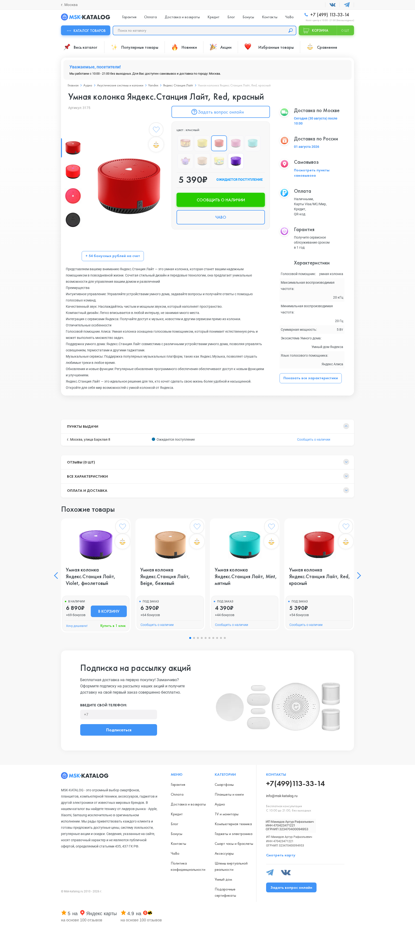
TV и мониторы (226, 814)
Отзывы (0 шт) (81, 462)
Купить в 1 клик (113, 625)
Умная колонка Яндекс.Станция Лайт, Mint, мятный (246, 576)
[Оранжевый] (185, 143)
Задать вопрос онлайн (221, 112)
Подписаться (118, 730)
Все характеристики (87, 476)
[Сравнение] (156, 144)
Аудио (220, 804)
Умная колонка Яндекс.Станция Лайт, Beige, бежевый (165, 576)
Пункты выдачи (82, 426)
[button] (57, 575)
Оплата (150, 16)
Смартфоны (224, 784)
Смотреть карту (280, 855)
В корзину (108, 611)
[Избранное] (156, 130)
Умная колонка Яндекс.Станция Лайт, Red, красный (319, 576)
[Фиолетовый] (236, 161)
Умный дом (223, 879)
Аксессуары (224, 853)
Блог (231, 16)
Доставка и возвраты (182, 16)
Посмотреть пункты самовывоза (312, 173)
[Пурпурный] (185, 161)
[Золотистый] (219, 161)
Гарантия (129, 16)
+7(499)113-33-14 (295, 783)
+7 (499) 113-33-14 (329, 15)
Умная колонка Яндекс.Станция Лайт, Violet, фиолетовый (91, 576)
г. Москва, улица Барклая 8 (88, 439)
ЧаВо (289, 16)
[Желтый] (202, 143)
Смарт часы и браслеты (234, 843)
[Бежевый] (202, 161)
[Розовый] (236, 143)
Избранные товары (276, 47)
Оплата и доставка (87, 490)
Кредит (214, 16)
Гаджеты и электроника (233, 833)
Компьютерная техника (233, 823)
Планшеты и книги (229, 794)
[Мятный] (253, 143)
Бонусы (248, 16)
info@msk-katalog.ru (282, 796)
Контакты (269, 16)
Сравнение (327, 47)
